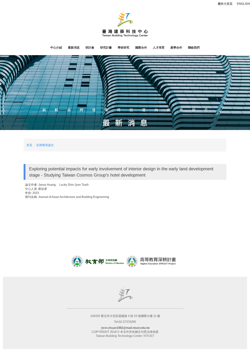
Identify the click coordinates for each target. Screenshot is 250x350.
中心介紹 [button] (56, 47)
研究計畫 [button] (106, 47)
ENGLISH (243, 3)
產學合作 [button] (176, 47)
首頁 (29, 145)
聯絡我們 (194, 47)
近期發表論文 (45, 145)
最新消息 (74, 47)
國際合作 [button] (141, 47)
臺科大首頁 (225, 3)
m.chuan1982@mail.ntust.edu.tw (127, 327)
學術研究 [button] (123, 47)
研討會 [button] (89, 47)
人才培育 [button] (159, 47)
